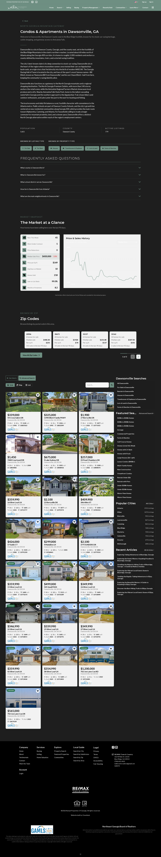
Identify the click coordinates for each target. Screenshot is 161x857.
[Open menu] (153, 7)
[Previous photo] (8, 402)
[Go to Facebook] (32, 2)
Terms (95, 754)
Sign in (151, 2)
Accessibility (98, 761)
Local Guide (78, 747)
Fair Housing (98, 764)
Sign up (144, 2)
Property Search (60, 751)
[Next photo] (38, 402)
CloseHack (86, 815)
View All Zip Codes (30, 355)
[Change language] (136, 2)
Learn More (134, 7)
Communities (120, 7)
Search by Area (78, 761)
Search (59, 7)
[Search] (112, 384)
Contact (145, 7)
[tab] (10, 385)
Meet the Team (24, 764)
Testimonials (23, 757)
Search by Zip (78, 757)
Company (23, 747)
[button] (40, 256)
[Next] (138, 357)
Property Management (90, 7)
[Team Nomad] (80, 789)
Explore (57, 747)
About (21, 754)
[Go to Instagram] (36, 2)
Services (41, 747)
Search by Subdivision (81, 754)
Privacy (96, 751)
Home (51, 7)
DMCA (95, 757)
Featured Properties (61, 754)
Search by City (78, 751)
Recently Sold (107, 7)
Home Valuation (42, 757)
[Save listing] (38, 395)
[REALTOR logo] (84, 804)
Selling (68, 7)
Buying (76, 7)
